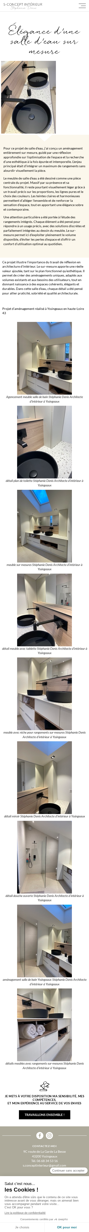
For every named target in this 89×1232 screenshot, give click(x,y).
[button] (82, 5)
